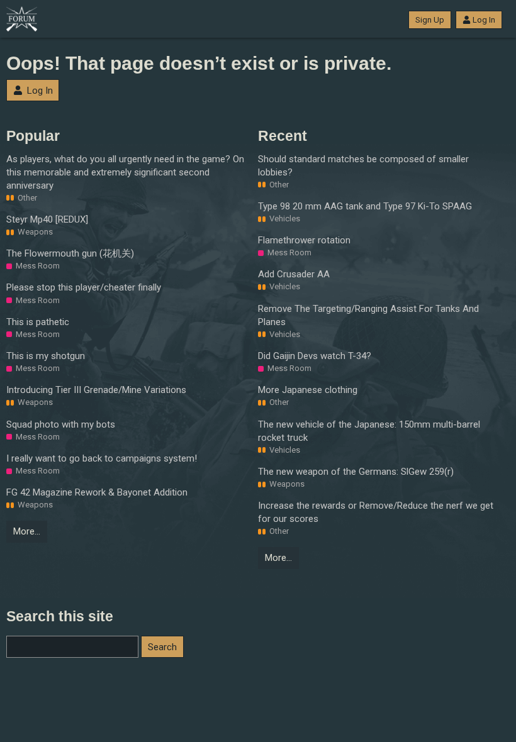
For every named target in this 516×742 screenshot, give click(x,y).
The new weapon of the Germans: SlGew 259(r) (356, 471)
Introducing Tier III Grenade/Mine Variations (96, 390)
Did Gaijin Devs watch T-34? (314, 356)
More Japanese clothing (307, 390)
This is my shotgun (45, 356)
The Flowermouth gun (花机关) (70, 253)
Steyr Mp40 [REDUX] (47, 219)
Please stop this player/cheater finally (83, 287)
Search (162, 647)
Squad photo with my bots (60, 424)
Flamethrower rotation (304, 240)
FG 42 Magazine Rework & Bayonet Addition (97, 492)
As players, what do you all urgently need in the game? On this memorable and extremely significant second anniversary (125, 172)
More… (26, 531)
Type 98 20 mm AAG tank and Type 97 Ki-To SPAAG (365, 206)
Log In (484, 20)
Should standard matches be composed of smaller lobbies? (363, 165)
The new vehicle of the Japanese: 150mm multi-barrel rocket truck (369, 431)
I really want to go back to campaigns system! (101, 458)
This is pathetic (37, 322)
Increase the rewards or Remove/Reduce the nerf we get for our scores (375, 512)
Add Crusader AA (294, 274)
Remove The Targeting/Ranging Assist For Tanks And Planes (368, 315)
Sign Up (429, 20)
